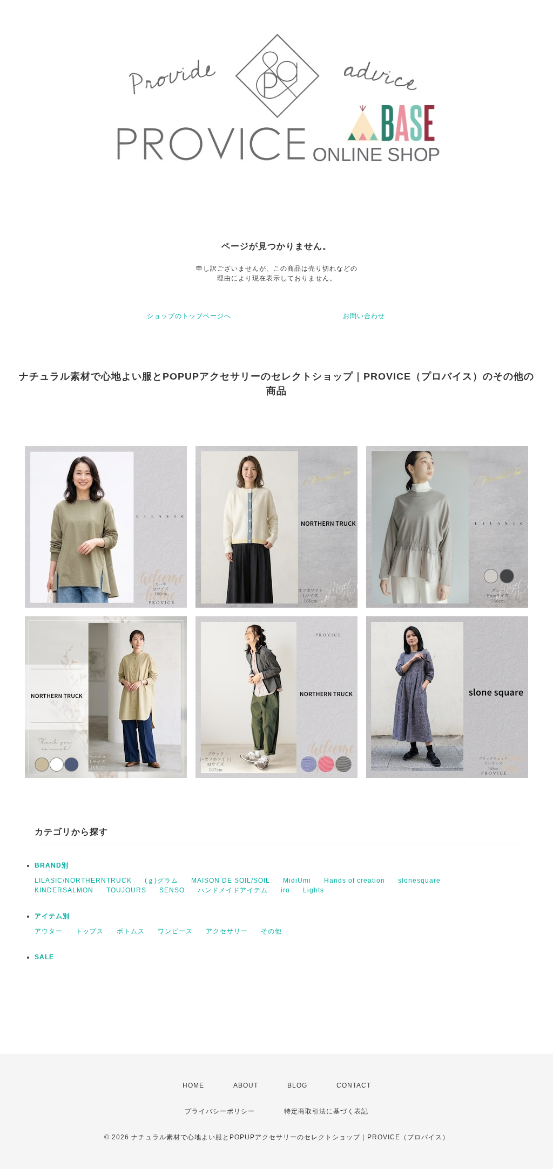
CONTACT (353, 1085)
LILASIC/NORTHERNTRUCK (83, 880)
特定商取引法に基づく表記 (326, 1111)
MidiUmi (297, 880)
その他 (271, 931)
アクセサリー (227, 931)
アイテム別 (52, 916)
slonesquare (419, 880)
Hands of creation (354, 880)
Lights (313, 890)
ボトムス (131, 931)
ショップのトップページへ (189, 316)
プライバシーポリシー (220, 1111)
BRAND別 (52, 865)
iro (285, 890)
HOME (193, 1085)
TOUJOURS (126, 890)
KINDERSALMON (64, 890)
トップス (90, 931)
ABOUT (245, 1085)
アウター (49, 931)
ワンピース (175, 931)
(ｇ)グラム (161, 880)
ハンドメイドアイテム (233, 890)
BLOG (297, 1085)
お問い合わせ (364, 316)
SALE (44, 957)
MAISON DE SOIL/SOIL (230, 880)
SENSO (172, 890)
